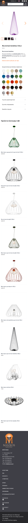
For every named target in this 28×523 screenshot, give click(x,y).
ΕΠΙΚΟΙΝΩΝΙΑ (5, 491)
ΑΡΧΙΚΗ (4, 482)
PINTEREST (5, 507)
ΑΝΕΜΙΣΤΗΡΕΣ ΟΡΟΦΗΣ (7, 488)
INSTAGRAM (5, 502)
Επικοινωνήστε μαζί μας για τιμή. (10, 60)
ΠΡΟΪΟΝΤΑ (4, 485)
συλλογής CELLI (17, 53)
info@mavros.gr (9, 464)
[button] (25, 23)
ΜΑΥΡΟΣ (4, 57)
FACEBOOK (5, 498)
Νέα (3, 473)
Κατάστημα (5, 470)
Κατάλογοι (4, 476)
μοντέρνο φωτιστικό (7, 55)
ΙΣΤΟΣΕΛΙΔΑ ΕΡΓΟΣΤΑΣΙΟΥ (8, 494)
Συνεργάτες (5, 478)
